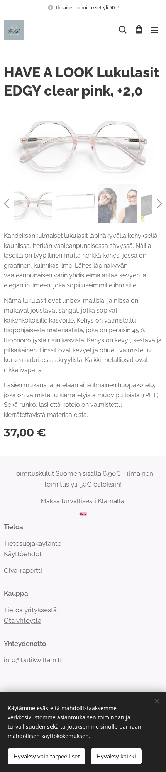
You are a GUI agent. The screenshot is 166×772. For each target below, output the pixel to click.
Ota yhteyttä (22, 620)
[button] (122, 29)
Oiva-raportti (23, 570)
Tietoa (13, 610)
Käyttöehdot (23, 554)
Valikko (154, 30)
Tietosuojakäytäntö (32, 543)
